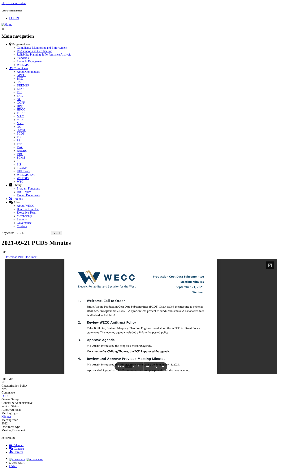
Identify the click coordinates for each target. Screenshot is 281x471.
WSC (20, 181)
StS (19, 164)
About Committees (28, 71)
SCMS (21, 157)
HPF (20, 106)
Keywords (8, 233)
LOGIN (14, 18)
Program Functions (28, 188)
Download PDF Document (21, 257)
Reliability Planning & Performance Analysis (44, 54)
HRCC (21, 109)
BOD (20, 78)
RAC (20, 147)
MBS (20, 119)
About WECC (25, 205)
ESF (19, 92)
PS (18, 140)
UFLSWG (23, 171)
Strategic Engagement (30, 61)
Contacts (22, 226)
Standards (23, 58)
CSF (19, 82)
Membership (24, 216)
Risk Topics (24, 192)
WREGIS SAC (26, 174)
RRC (20, 154)
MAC (20, 116)
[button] (19, 44)
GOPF (21, 102)
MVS (20, 123)
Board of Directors (28, 209)
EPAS (20, 88)
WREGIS (23, 64)
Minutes (6, 416)
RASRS (22, 150)
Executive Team (26, 212)
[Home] (7, 24)
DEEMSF (23, 85)
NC (19, 126)
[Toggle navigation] (3, 29)
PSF (19, 143)
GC (19, 99)
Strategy (22, 219)
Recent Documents (28, 195)
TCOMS (22, 167)
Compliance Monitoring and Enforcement (42, 47)
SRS (19, 161)
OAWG (21, 130)
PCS (19, 137)
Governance (24, 222)
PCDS (21, 133)
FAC (20, 95)
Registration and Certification (34, 51)
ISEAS (21, 113)
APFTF (21, 75)
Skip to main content (14, 3)
